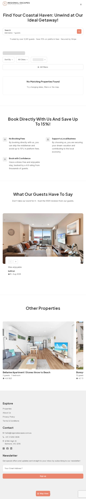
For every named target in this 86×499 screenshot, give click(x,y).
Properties (7, 409)
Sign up (43, 476)
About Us (7, 413)
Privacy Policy (9, 417)
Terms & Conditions (11, 421)
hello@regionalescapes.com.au (18, 433)
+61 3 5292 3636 (12, 437)
